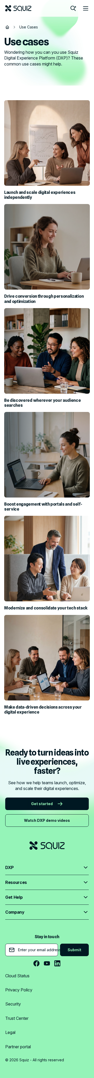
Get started (42, 803)
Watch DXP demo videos (47, 820)
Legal (10, 1032)
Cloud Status (17, 975)
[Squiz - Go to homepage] (18, 8)
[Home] (7, 27)
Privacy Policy (18, 989)
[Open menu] (85, 8)
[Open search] (73, 8)
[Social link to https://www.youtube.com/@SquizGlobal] (47, 963)
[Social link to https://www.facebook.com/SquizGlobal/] (36, 963)
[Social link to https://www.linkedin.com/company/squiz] (57, 963)
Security (13, 1004)
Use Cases (28, 27)
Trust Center (16, 1018)
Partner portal (18, 1046)
